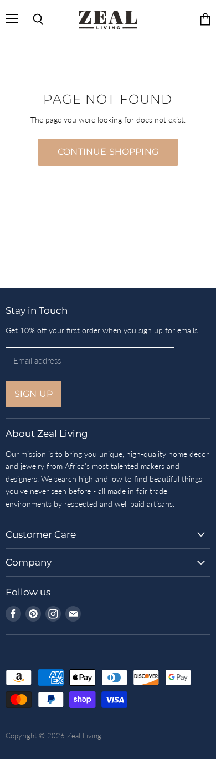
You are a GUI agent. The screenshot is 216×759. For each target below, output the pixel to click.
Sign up (33, 394)
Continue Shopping (108, 151)
